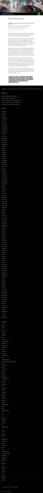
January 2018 (4, 217)
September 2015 (4, 274)
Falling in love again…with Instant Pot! (19, 27)
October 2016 (4, 248)
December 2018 (4, 201)
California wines (4, 345)
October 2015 (4, 272)
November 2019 (4, 180)
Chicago (16, 76)
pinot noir (3, 422)
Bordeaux (3, 335)
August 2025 (4, 113)
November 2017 (4, 221)
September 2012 (4, 307)
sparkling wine (4, 459)
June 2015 (3, 280)
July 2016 (3, 254)
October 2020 (4, 162)
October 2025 (4, 111)
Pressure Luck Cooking (13, 80)
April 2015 (3, 284)
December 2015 (4, 268)
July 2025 (3, 115)
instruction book (15, 50)
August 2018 (4, 207)
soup (2, 449)
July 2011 (3, 313)
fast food (3, 373)
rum (2, 437)
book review (4, 333)
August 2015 (4, 276)
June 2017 (3, 231)
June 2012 (3, 309)
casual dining (4, 347)
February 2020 (4, 174)
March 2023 (4, 136)
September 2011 (4, 311)
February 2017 (4, 240)
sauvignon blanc (4, 439)
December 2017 (4, 219)
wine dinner (4, 475)
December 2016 (4, 244)
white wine (3, 471)
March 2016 (4, 262)
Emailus (16, 486)
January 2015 (4, 291)
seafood (3, 443)
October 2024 (4, 119)
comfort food (4, 365)
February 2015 (4, 289)
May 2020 (3, 168)
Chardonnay (10, 23)
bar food (3, 327)
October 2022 (4, 142)
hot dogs (3, 394)
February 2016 (4, 264)
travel (3, 465)
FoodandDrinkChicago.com (8, 14)
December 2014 (4, 293)
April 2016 (3, 260)
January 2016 (4, 266)
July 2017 (3, 229)
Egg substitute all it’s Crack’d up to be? (8, 98)
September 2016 (4, 250)
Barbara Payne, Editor (20, 30)
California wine (4, 343)
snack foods (4, 445)
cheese (3, 357)
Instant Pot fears (12, 79)
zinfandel (3, 477)
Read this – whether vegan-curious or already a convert (11, 102)
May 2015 (3, 282)
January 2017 (4, 242)
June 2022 (3, 150)
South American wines (5, 453)
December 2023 (4, 125)
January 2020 (4, 176)
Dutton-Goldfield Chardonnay (22, 71)
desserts (3, 371)
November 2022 (4, 140)
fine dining (3, 375)
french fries (4, 382)
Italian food (4, 398)
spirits (3, 461)
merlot (3, 408)
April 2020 (3, 170)
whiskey (3, 469)
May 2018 (3, 211)
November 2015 (4, 270)
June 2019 (3, 189)
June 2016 (3, 256)
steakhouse (4, 463)
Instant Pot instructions (21, 79)
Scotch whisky (4, 441)
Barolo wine (11, 76)
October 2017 (4, 223)
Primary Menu (41, 14)
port (2, 428)
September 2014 (4, 299)
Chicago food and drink (18, 23)
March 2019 (4, 195)
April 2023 (3, 134)
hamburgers (4, 388)
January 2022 (4, 154)
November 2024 (4, 117)
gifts (2, 386)
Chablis (3, 349)
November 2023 (4, 127)
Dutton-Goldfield (29, 76)
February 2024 (4, 123)
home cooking (4, 392)
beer (2, 329)
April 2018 (3, 213)
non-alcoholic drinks (5, 410)
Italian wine (4, 400)
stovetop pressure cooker (13, 82)
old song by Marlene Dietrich (21, 33)
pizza (2, 424)
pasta (3, 416)
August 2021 (4, 156)
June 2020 (3, 166)
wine (2, 473)
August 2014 (4, 301)
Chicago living (21, 76)
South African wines (5, 451)
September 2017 (4, 225)
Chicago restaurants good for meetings (8, 361)
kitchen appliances (5, 404)
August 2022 (4, 146)
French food (4, 380)
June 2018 (3, 209)
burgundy (3, 339)
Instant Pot (28, 23)
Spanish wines (4, 455)
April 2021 (3, 158)
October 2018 (4, 203)
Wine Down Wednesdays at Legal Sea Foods (9, 96)
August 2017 (4, 227)
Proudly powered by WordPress (6, 491)
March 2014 (4, 303)
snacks (3, 447)
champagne (4, 351)
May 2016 (3, 258)
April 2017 (3, 236)
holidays (3, 390)
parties (3, 414)
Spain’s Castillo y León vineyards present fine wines (10, 104)
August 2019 (4, 185)
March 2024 (4, 121)
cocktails (3, 363)
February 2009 (4, 317)
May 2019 (3, 191)
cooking (24, 23)
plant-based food (5, 426)
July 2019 (3, 187)
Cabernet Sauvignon (5, 341)
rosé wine (3, 435)
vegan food (3, 467)
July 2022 (3, 148)
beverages (3, 331)
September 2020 (4, 164)
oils (2, 412)
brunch (3, 337)
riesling (3, 433)
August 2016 (4, 252)
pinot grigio (4, 418)
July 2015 (3, 278)
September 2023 (4, 132)
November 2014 (4, 295)
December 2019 (4, 178)
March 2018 (4, 215)
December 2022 (4, 138)
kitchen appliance (30, 79)
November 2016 (4, 246)
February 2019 (4, 197)
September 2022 (4, 144)
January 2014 (4, 305)
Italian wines (4, 402)
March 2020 (4, 172)
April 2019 (3, 193)
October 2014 (4, 297)
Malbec (3, 406)
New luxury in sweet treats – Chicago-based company (11, 100)
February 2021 (4, 160)
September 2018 (4, 205)
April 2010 (3, 315)
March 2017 (4, 238)
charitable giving (4, 355)
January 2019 (4, 199)
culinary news (4, 369)
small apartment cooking (22, 80)
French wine (4, 384)
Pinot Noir (3, 420)
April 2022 (3, 152)
